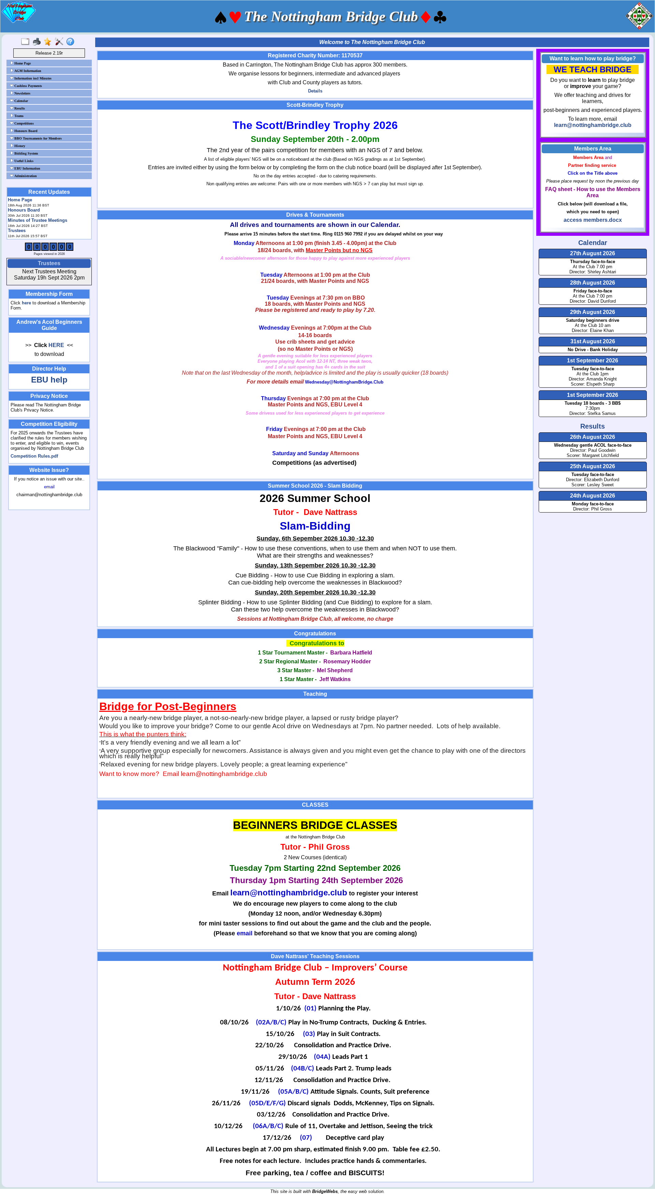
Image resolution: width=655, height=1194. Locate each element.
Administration (25, 176)
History (19, 146)
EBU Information (26, 168)
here (26, 302)
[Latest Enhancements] (49, 42)
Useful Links (23, 161)
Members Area (592, 149)
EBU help (49, 379)
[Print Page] (38, 42)
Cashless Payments (27, 86)
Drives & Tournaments (315, 215)
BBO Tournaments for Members (37, 138)
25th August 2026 (592, 466)
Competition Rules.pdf (34, 456)
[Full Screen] (26, 42)
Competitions (23, 123)
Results (19, 108)
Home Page (22, 63)
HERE (56, 345)
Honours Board (25, 131)
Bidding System (25, 153)
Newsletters (21, 93)
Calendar (20, 101)
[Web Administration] (60, 42)
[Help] (71, 42)
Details (315, 90)
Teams (18, 116)
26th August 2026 (592, 437)
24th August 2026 (592, 496)
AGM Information (27, 71)
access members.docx (593, 220)
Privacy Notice (49, 396)
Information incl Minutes (32, 78)
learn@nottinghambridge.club (592, 125)
